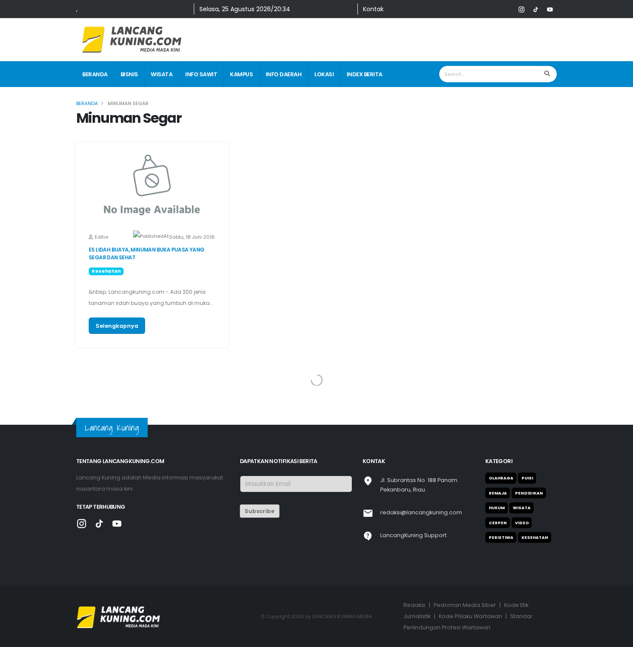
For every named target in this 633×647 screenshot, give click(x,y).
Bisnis (129, 74)
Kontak (373, 9)
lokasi (324, 74)
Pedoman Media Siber (465, 605)
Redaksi (414, 605)
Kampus (241, 74)
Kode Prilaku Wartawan (470, 616)
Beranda (95, 74)
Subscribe (259, 511)
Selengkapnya (117, 326)
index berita (364, 74)
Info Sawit (201, 74)
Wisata (161, 74)
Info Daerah (284, 74)
